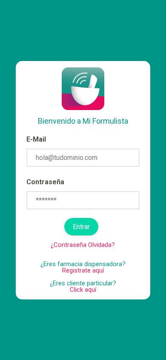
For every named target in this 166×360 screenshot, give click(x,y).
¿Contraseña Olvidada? (83, 245)
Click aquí (83, 289)
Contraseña (45, 182)
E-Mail (36, 139)
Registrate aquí (83, 270)
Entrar (81, 227)
